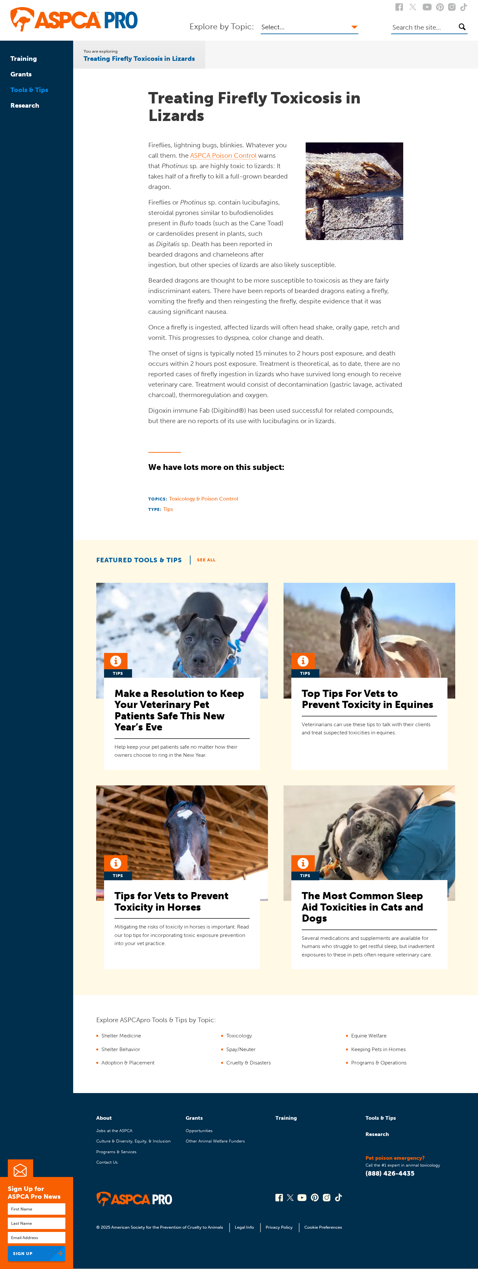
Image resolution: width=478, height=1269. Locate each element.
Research (24, 105)
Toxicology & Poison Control (203, 499)
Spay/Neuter (241, 1049)
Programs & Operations (378, 1063)
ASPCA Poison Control (223, 155)
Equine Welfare (369, 1036)
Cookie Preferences (323, 1227)
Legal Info (244, 1227)
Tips (168, 509)
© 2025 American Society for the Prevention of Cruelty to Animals (160, 1227)
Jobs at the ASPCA (114, 1130)
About (104, 1118)
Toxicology (239, 1036)
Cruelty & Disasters (248, 1063)
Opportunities (199, 1130)
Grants (21, 74)
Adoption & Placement (127, 1063)
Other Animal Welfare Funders (215, 1141)
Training (23, 58)
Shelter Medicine (121, 1036)
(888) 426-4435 (390, 1173)
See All (206, 559)
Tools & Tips (29, 90)
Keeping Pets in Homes (378, 1049)
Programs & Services (116, 1151)
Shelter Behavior (120, 1049)
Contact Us (107, 1162)
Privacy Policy (279, 1227)
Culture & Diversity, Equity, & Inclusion (133, 1141)
